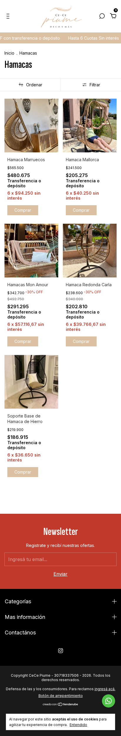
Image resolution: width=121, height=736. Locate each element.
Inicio (9, 52)
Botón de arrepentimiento (60, 695)
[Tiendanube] (60, 705)
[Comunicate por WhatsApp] (108, 701)
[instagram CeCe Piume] (60, 651)
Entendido (78, 724)
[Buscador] (101, 16)
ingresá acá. (105, 689)
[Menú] (9, 16)
